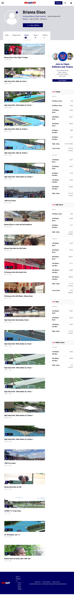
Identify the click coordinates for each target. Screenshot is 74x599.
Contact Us (37, 582)
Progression (16, 35)
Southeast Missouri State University (34, 16)
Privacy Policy (46, 582)
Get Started (62, 80)
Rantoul (25, 19)
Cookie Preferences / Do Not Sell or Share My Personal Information (48, 584)
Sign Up (58, 3)
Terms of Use (56, 582)
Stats (7, 35)
